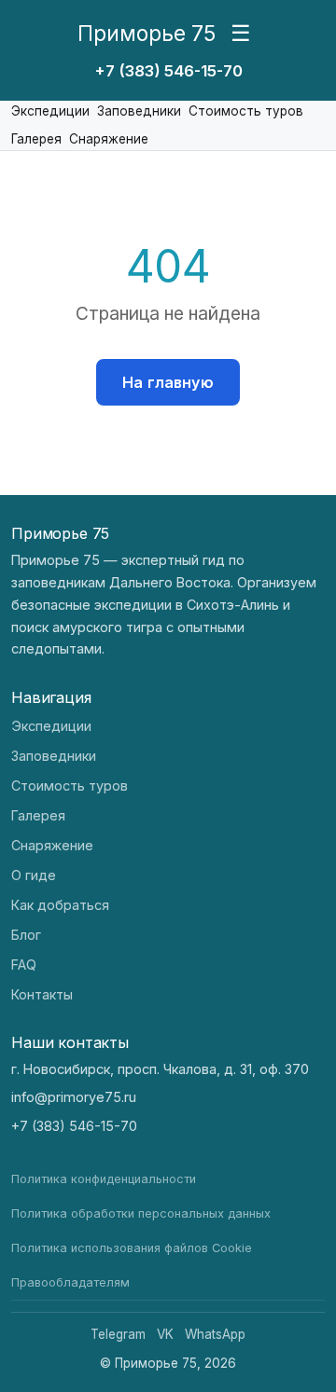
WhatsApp (215, 1334)
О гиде (33, 875)
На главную (168, 382)
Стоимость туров (246, 110)
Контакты (42, 994)
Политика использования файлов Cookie (131, 1248)
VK (165, 1334)
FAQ (23, 964)
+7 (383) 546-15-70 (168, 71)
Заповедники (139, 110)
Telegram (118, 1334)
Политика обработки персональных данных (141, 1213)
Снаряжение (108, 138)
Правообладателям (70, 1282)
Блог (26, 935)
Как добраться (60, 905)
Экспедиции (50, 110)
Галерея (36, 138)
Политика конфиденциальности (103, 1179)
